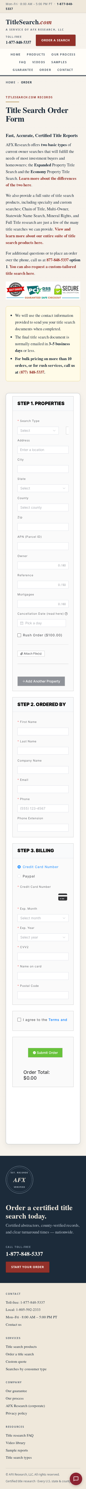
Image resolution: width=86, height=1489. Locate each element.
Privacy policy (16, 1413)
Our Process (63, 54)
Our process (15, 1398)
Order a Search (55, 40)
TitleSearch (35, 24)
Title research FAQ (19, 1435)
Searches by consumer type (26, 1368)
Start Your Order (27, 1267)
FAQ (22, 62)
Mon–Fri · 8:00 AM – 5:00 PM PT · (39, 6)
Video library (16, 1442)
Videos (38, 62)
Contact (65, 70)
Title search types (19, 1457)
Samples (59, 62)
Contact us (14, 1324)
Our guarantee (16, 1390)
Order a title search (20, 1353)
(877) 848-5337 (31, 372)
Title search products (21, 1346)
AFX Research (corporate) (25, 1405)
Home (16, 54)
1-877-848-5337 (32, 1302)
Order (45, 70)
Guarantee (23, 70)
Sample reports (17, 1450)
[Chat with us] (76, 1479)
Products (36, 54)
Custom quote (16, 1361)
